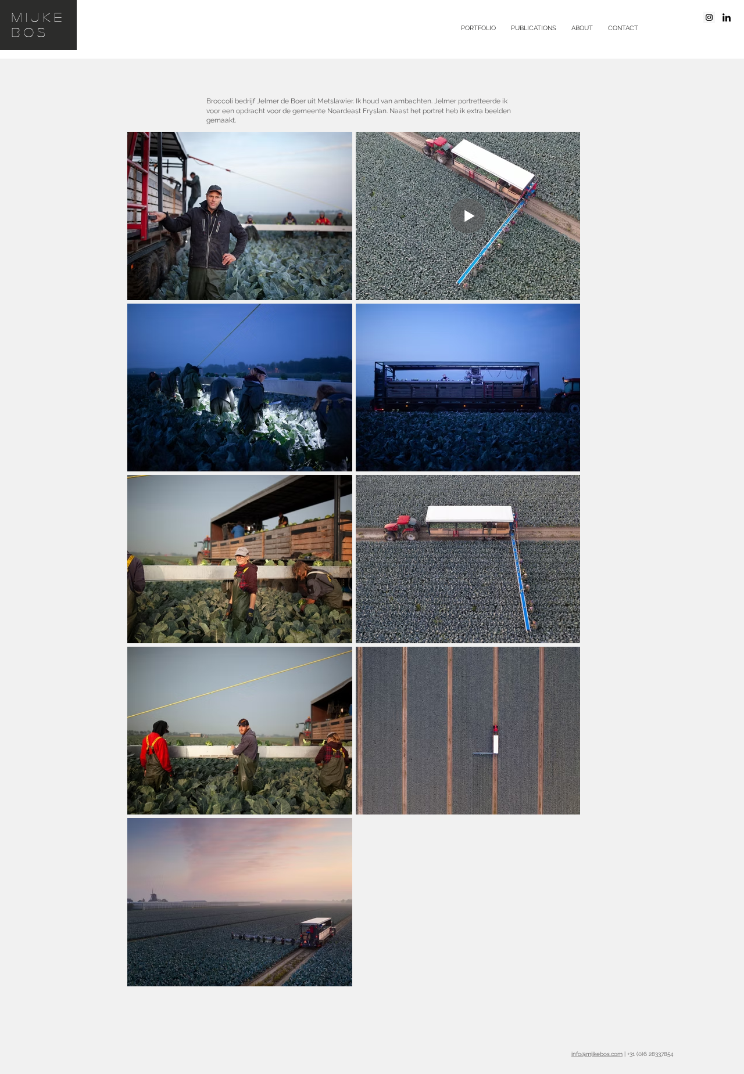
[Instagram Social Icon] (709, 17)
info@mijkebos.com (597, 1054)
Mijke (39, 16)
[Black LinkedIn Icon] (726, 17)
